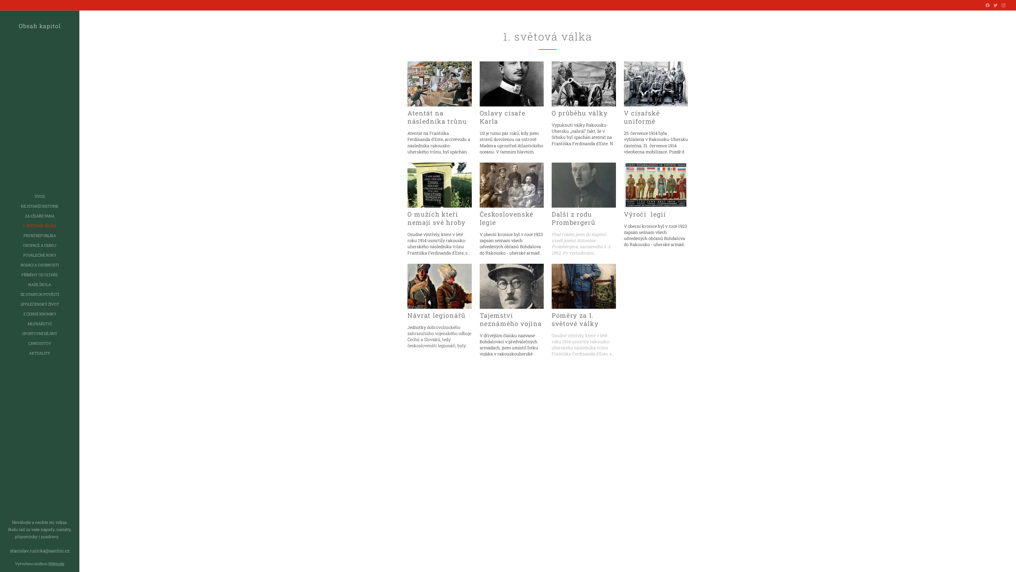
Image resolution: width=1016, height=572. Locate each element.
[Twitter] (995, 5)
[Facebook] (987, 5)
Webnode (56, 563)
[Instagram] (1003, 5)
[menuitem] (40, 196)
